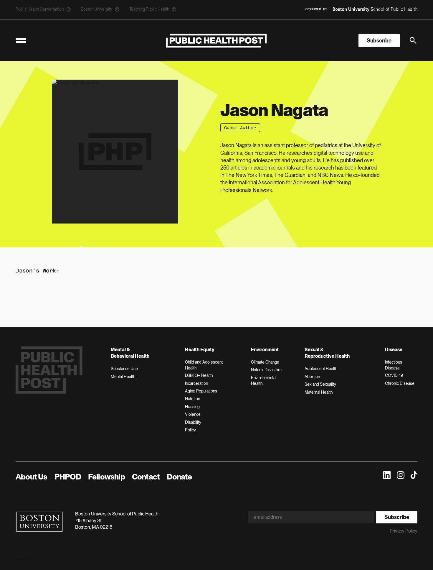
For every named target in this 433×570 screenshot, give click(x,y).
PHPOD (67, 476)
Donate (179, 476)
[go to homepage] (216, 40)
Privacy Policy (403, 531)
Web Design (22, 559)
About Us (31, 476)
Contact (146, 476)
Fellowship (106, 476)
